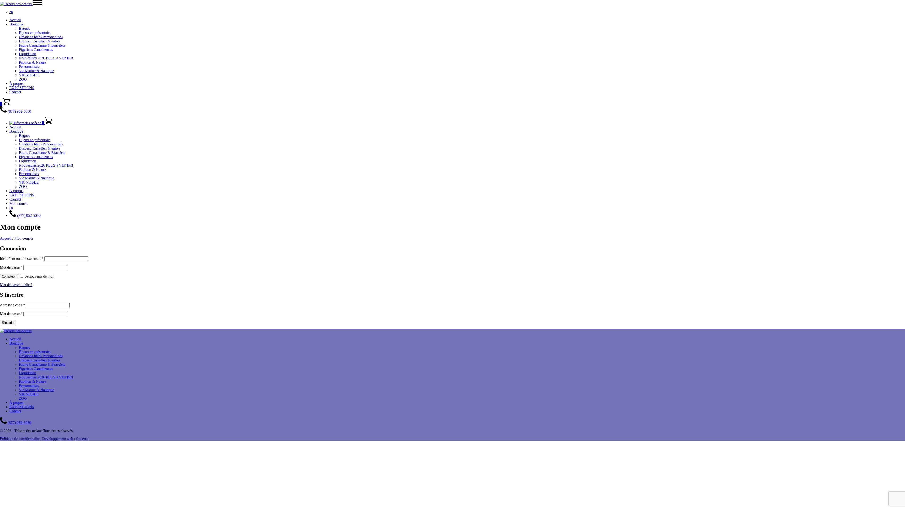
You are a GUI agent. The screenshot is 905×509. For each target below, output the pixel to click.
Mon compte (18, 203)
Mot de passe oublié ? (16, 285)
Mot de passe (11, 267)
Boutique (16, 24)
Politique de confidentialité (20, 439)
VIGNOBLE (29, 75)
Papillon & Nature (32, 62)
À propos (16, 84)
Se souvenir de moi (39, 276)
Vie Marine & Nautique (36, 71)
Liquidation (27, 54)
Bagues (24, 28)
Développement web (57, 439)
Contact (15, 92)
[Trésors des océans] (16, 4)
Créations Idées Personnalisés (41, 37)
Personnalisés (29, 67)
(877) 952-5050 (19, 111)
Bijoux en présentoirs (34, 33)
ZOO (23, 79)
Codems (82, 439)
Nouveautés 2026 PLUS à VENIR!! (46, 58)
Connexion (9, 276)
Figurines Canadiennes (36, 50)
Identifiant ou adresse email (21, 259)
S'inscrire (8, 322)
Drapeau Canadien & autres (39, 41)
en (11, 12)
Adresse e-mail (12, 305)
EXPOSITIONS (21, 88)
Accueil (15, 20)
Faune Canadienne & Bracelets (42, 45)
